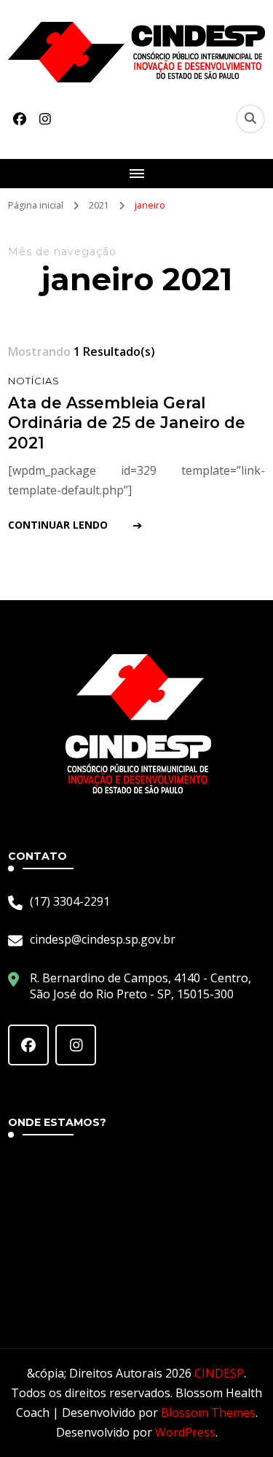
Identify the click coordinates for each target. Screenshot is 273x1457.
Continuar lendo (58, 525)
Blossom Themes (208, 1412)
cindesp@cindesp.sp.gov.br (102, 939)
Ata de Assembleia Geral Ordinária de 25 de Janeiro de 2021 (126, 422)
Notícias (34, 380)
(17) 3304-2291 (70, 901)
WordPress (185, 1432)
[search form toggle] (250, 118)
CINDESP (219, 1373)
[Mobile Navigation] (136, 173)
